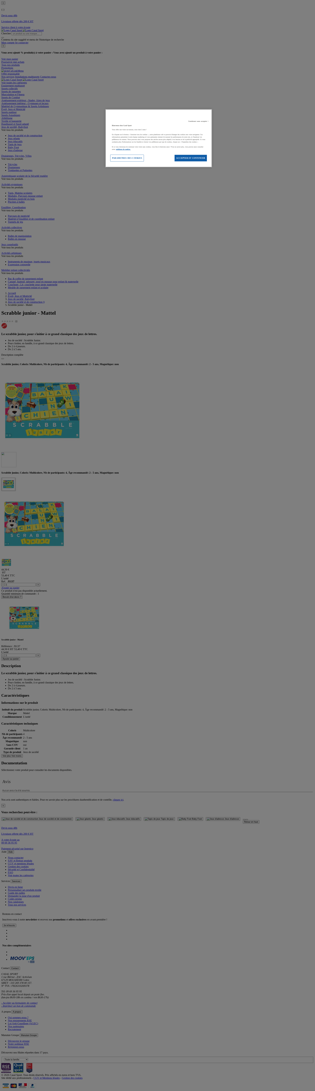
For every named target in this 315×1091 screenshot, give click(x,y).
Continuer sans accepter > (198, 121)
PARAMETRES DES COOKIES (127, 158)
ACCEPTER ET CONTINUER (190, 158)
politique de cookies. (123, 149)
